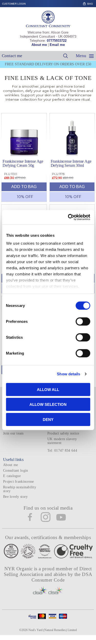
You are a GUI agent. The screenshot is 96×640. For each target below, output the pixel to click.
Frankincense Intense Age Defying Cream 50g (23, 163)
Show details (68, 374)
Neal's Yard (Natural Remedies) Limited (52, 630)
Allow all (48, 389)
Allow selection (48, 404)
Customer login (14, 3)
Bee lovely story (15, 497)
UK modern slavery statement (62, 441)
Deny (48, 419)
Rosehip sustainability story (19, 489)
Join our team (13, 433)
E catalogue (12, 476)
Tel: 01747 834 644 (62, 450)
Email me (57, 45)
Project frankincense (18, 481)
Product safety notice (63, 433)
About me (39, 45)
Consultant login (15, 470)
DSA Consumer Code (61, 577)
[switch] (83, 321)
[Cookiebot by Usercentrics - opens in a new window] (68, 217)
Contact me (12, 55)
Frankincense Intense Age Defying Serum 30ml (71, 163)
